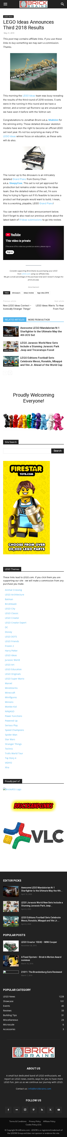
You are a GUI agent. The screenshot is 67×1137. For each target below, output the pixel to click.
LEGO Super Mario (14, 678)
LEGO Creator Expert (15, 622)
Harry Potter (11, 650)
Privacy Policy (35, 1121)
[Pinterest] (33, 1110)
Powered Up (11, 720)
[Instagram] (25, 1110)
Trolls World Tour (14, 753)
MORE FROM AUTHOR (39, 319)
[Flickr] (17, 1110)
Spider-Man (11, 734)
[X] (50, 1110)
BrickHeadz (11, 603)
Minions (9, 702)
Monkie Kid (11, 706)
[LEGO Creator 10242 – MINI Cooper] (11, 946)
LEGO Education (13, 669)
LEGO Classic (11, 613)
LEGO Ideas (29, 95)
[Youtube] (59, 1110)
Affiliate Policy (49, 1121)
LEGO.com (26, 274)
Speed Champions (14, 730)
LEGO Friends (12, 641)
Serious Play (11, 725)
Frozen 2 (9, 645)
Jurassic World (12, 659)
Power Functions (13, 716)
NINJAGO (9, 711)
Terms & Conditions (17, 1121)
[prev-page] (5, 373)
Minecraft (10, 692)
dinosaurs (16, 293)
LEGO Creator (12, 617)
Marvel (8, 683)
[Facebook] (8, 1110)
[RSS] (42, 1110)
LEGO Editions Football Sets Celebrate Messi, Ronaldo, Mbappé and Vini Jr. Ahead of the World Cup (41, 361)
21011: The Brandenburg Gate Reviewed (41, 972)
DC (6, 627)
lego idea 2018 (43, 293)
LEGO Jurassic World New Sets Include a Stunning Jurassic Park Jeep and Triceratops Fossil (39, 346)
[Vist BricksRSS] (12, 789)
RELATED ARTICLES (14, 319)
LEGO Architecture (14, 594)
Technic (9, 748)
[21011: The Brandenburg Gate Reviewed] (11, 975)
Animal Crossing (13, 589)
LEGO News (8, 16)
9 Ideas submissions (30, 219)
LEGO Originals (13, 673)
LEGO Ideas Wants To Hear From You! (50, 307)
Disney (8, 631)
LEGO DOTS (11, 636)
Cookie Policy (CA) (33, 1124)
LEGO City (10, 608)
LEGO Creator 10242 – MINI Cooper (39, 942)
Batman (9, 599)
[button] (5, 4)
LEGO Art (9, 664)
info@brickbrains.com (39, 1088)
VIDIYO (8, 762)
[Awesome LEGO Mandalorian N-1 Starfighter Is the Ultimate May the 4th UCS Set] (11, 331)
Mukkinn (53, 119)
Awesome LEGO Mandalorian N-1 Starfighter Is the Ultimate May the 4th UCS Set (41, 331)
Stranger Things (13, 744)
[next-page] (10, 373)
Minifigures (11, 697)
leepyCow (16, 183)
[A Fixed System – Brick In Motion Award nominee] (11, 960)
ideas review (29, 293)
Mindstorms (11, 687)
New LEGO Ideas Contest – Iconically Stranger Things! (17, 307)
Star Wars (10, 739)
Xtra (7, 767)
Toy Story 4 (10, 758)
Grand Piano (19, 179)
